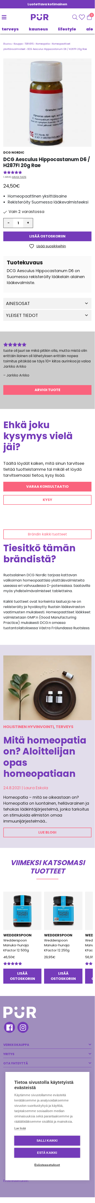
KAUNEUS (38, 29)
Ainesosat (18, 303)
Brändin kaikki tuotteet (47, 534)
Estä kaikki (47, 1152)
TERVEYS (10, 29)
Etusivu (7, 43)
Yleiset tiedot (22, 315)
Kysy (47, 499)
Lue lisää (20, 1128)
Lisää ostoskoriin (47, 236)
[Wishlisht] (82, 17)
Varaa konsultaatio (47, 486)
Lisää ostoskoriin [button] (22, 976)
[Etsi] (75, 17)
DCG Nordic (13, 152)
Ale (89, 29)
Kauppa (18, 43)
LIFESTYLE (67, 29)
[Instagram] (22, 1028)
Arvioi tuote (19, 177)
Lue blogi (47, 832)
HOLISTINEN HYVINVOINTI (28, 726)
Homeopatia (43, 43)
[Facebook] (9, 1028)
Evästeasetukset (16, 1181)
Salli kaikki (47, 1140)
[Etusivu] (37, 17)
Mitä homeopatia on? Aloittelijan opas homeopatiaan (44, 757)
